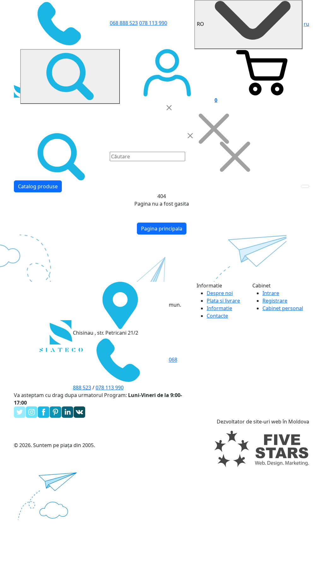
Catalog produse (38, 186)
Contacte (217, 315)
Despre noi (220, 293)
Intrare (270, 293)
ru (306, 23)
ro (201, 23)
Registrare (274, 300)
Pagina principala (161, 228)
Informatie (219, 308)
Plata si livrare (223, 300)
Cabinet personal (282, 308)
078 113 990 (153, 23)
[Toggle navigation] (305, 186)
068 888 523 (124, 23)
